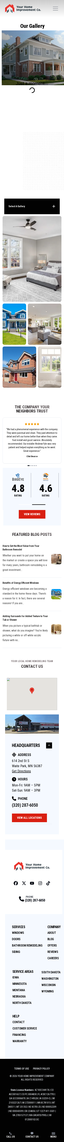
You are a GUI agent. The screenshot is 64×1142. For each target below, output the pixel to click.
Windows (18, 932)
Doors (16, 939)
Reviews (52, 952)
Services (18, 927)
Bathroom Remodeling (27, 945)
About (51, 932)
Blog (50, 939)
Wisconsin (48, 985)
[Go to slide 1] (28, 465)
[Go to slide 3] (32, 465)
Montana (18, 990)
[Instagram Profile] (40, 883)
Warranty (19, 1041)
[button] (25, 504)
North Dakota (22, 1003)
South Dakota (51, 972)
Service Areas (22, 972)
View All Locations (29, 817)
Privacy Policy (41, 1068)
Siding (16, 952)
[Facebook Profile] (16, 883)
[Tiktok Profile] (48, 883)
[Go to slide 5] (36, 465)
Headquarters (26, 745)
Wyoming (47, 991)
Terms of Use (21, 1068)
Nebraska (19, 996)
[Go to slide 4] (34, 465)
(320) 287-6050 (25, 805)
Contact (18, 1022)
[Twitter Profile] (24, 883)
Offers (52, 945)
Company (54, 927)
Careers (53, 958)
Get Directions (21, 771)
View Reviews (32, 514)
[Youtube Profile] (32, 883)
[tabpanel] (32, 302)
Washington (50, 978)
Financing (19, 1035)
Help (15, 1016)
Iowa (15, 977)
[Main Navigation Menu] (55, 8)
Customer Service (24, 1028)
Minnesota (19, 984)
